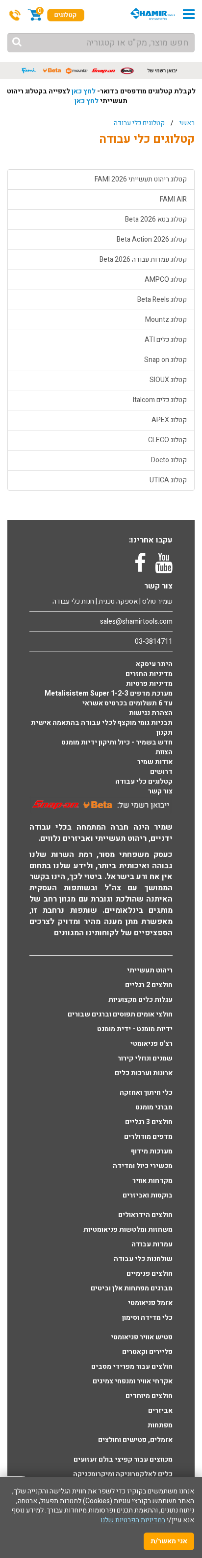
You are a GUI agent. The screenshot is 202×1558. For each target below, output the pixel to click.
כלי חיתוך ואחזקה (146, 1093)
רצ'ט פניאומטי (151, 1044)
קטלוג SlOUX (168, 380)
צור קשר (160, 791)
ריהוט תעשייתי (150, 970)
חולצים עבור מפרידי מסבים (132, 1367)
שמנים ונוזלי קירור (145, 1058)
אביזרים (160, 1411)
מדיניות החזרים (149, 674)
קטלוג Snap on (165, 360)
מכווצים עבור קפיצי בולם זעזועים (123, 1460)
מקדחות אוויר (152, 1181)
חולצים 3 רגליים (149, 1122)
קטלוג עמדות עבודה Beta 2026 (143, 259)
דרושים (161, 772)
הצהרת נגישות (151, 713)
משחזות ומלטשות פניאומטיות (128, 1230)
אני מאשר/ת (169, 1541)
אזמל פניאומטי (150, 1303)
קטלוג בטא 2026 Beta (156, 219)
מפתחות (160, 1425)
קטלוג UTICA (168, 480)
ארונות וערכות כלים (144, 1073)
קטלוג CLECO (167, 440)
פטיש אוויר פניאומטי (142, 1337)
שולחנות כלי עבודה (143, 1259)
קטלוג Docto (169, 460)
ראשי (187, 123)
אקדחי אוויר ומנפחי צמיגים (133, 1381)
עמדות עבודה (152, 1244)
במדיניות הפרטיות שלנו (133, 1520)
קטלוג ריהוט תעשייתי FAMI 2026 (141, 179)
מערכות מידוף (152, 1151)
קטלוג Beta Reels (162, 299)
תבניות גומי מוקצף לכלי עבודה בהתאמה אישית (102, 723)
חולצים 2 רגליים (149, 985)
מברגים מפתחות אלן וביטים (132, 1288)
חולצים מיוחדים (149, 1396)
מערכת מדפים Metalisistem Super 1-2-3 (109, 694)
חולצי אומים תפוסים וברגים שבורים (120, 1014)
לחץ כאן (84, 91)
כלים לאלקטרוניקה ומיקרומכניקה (123, 1474)
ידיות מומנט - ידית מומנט (135, 1029)
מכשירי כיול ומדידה (143, 1166)
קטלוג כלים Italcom (160, 400)
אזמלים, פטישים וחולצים (135, 1440)
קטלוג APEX (169, 420)
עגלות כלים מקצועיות (140, 1000)
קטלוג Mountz (166, 320)
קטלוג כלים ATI (166, 340)
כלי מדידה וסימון (147, 1318)
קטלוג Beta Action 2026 (152, 239)
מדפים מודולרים (148, 1137)
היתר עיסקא (154, 664)
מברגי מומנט (154, 1107)
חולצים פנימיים (149, 1274)
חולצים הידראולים (145, 1215)
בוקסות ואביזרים (148, 1195)
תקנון (164, 733)
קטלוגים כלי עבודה (139, 123)
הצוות (164, 752)
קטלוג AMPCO (166, 279)
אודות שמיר (155, 762)
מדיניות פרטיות (149, 684)
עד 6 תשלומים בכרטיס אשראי (127, 703)
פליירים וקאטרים (147, 1352)
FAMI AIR (173, 199)
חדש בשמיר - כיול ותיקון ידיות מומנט (117, 742)
